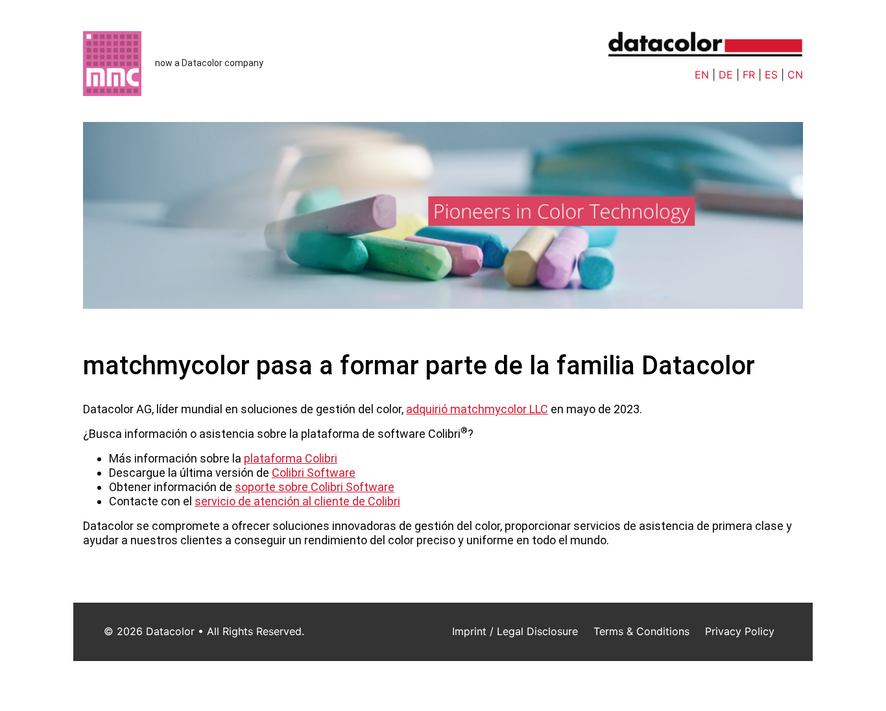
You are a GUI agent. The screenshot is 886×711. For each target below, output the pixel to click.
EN (702, 74)
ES (771, 74)
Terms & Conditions (641, 631)
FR (749, 74)
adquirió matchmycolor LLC (477, 409)
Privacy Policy (739, 631)
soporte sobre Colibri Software (314, 487)
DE (726, 74)
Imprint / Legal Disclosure (515, 631)
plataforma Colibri (290, 458)
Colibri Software (313, 472)
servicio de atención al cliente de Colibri (297, 501)
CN (795, 74)
